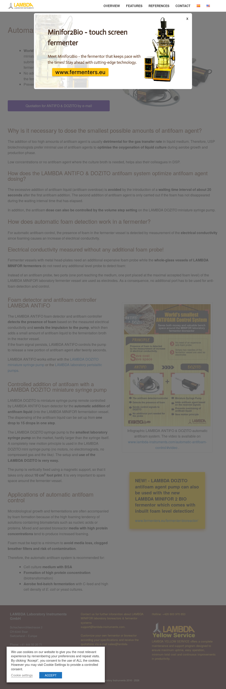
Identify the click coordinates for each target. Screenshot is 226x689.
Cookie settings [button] (22, 675)
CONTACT (182, 6)
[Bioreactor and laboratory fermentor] (20, 6)
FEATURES (134, 6)
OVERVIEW (112, 6)
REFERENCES (159, 6)
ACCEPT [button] (50, 675)
